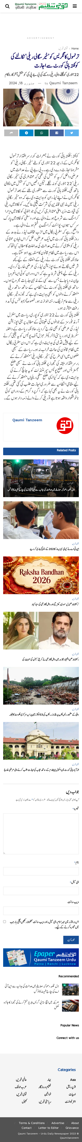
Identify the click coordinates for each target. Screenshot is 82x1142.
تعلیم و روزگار (44, 1087)
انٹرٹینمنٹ (70, 1101)
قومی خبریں (63, 48)
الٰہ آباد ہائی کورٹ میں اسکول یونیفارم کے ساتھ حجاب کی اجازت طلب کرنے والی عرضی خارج (41, 770)
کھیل (24, 1101)
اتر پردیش (71, 1087)
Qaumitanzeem (69, 1137)
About (75, 1123)
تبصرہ (76, 808)
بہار (49, 1079)
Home (75, 48)
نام (76, 862)
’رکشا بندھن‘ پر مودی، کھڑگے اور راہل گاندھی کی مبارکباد (55, 604)
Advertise (58, 1123)
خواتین (47, 1094)
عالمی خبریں (21, 1079)
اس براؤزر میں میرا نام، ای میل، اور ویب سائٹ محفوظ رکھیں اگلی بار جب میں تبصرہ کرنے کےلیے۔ (44, 924)
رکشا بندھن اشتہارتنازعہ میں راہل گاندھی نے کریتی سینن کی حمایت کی (50, 659)
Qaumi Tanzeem (63, 83)
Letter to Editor (48, 1127)
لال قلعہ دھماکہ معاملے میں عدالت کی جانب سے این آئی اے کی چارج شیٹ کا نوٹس (41, 489)
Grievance (72, 1127)
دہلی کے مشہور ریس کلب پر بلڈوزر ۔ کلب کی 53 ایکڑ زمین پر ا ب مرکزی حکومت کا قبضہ (44, 714)
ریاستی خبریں (45, 1101)
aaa (73, 1079)
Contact (27, 1127)
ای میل (74, 882)
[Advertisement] (41, 22)
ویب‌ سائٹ (73, 902)
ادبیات (72, 1094)
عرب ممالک (21, 1087)
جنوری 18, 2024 (21, 83)
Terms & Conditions (32, 1123)
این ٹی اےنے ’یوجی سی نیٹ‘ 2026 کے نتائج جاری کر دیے (54, 549)
